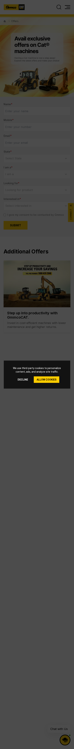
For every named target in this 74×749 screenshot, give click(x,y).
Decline (23, 379)
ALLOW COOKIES (46, 379)
